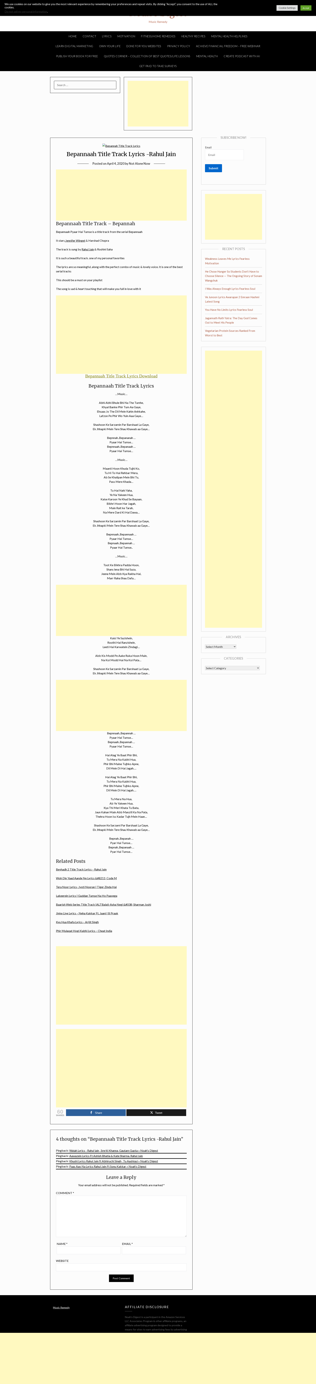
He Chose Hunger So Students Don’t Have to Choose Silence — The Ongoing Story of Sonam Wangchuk (233, 276)
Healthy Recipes (193, 36)
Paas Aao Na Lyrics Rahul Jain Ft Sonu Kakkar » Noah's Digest (107, 1166)
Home (73, 36)
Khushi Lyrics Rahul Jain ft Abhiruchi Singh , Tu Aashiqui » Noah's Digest (113, 1161)
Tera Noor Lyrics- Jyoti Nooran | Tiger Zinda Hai (86, 887)
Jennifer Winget (75, 240)
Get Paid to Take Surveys (158, 66)
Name (62, 1243)
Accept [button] (306, 8)
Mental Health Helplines (229, 36)
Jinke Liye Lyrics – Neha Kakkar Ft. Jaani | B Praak (87, 913)
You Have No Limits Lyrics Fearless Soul (229, 309)
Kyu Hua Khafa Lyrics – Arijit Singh (77, 922)
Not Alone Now (139, 163)
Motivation (126, 36)
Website (62, 1260)
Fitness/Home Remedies (158, 36)
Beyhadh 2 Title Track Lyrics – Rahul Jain (81, 869)
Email (127, 1243)
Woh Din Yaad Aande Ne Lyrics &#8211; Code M (86, 878)
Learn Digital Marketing (74, 46)
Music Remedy (61, 1307)
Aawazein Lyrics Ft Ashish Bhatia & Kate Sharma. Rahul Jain (106, 1156)
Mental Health (207, 56)
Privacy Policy (178, 46)
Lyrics (107, 36)
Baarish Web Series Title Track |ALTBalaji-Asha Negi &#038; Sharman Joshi (103, 904)
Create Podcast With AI (242, 56)
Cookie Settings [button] (287, 7)
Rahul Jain (88, 249)
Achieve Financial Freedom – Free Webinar (228, 46)
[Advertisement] (158, 103)
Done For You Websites (143, 46)
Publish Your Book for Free (77, 56)
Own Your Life (110, 46)
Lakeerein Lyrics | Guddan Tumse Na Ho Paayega (86, 895)
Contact (89, 36)
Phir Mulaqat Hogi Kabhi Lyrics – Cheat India (84, 930)
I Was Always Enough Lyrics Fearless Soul (230, 288)
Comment (65, 1193)
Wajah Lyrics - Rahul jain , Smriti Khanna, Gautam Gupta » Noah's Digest (113, 1150)
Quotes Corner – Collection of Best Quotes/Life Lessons (147, 56)
